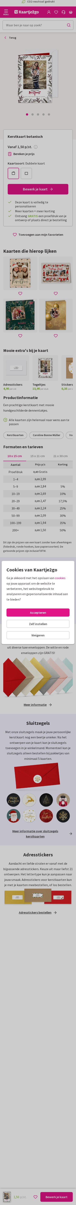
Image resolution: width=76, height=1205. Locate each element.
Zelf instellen (38, 624)
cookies (60, 578)
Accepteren (38, 612)
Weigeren (38, 635)
